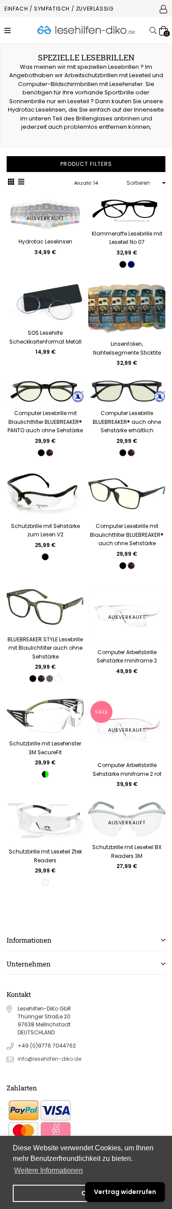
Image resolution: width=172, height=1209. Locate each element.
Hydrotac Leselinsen (45, 241)
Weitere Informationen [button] (48, 1170)
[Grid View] (11, 182)
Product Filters (86, 164)
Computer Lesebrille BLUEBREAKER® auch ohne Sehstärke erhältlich (127, 421)
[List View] (21, 182)
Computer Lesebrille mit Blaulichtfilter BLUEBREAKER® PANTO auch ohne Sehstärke (45, 421)
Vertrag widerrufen (125, 1191)
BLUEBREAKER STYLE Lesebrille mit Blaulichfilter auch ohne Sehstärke (45, 648)
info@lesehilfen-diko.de (49, 1059)
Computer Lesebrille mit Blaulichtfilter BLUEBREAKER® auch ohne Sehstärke (127, 534)
